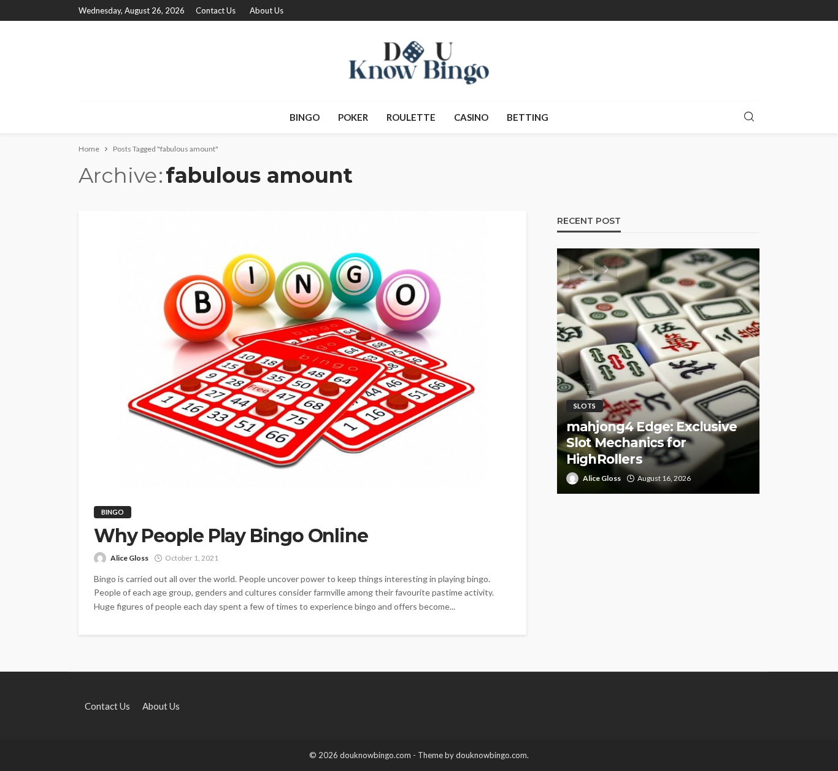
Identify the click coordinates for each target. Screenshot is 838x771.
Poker (353, 117)
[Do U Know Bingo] (419, 60)
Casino (471, 117)
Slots (585, 406)
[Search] (749, 117)
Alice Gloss (129, 557)
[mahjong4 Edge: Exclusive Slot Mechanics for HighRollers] (658, 371)
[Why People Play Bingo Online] (302, 349)
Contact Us (216, 10)
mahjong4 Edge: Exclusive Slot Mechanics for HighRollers (651, 443)
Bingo (305, 117)
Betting (527, 117)
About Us (266, 10)
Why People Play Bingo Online (230, 536)
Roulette (411, 117)
